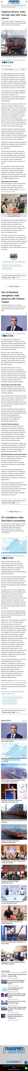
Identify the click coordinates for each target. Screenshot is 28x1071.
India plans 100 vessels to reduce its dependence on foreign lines (15, 1016)
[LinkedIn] (2, 62)
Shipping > (9, 5)
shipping (14, 703)
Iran (11, 265)
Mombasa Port (12, 700)
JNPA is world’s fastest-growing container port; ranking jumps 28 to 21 (17, 1009)
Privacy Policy (14, 1055)
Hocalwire (17, 1069)
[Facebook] (6, 62)
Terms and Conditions (14, 1058)
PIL (4, 697)
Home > (3, 5)
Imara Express (9, 697)
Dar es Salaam (6, 703)
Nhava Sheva (18, 697)
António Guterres (7, 268)
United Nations (17, 265)
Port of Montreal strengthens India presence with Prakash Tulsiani (16, 982)
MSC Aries (5, 265)
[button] (14, 29)
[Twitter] (4, 62)
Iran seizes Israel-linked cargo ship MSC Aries (14, 260)
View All (25, 720)
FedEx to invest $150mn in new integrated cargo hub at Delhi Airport (17, 995)
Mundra (5, 700)
